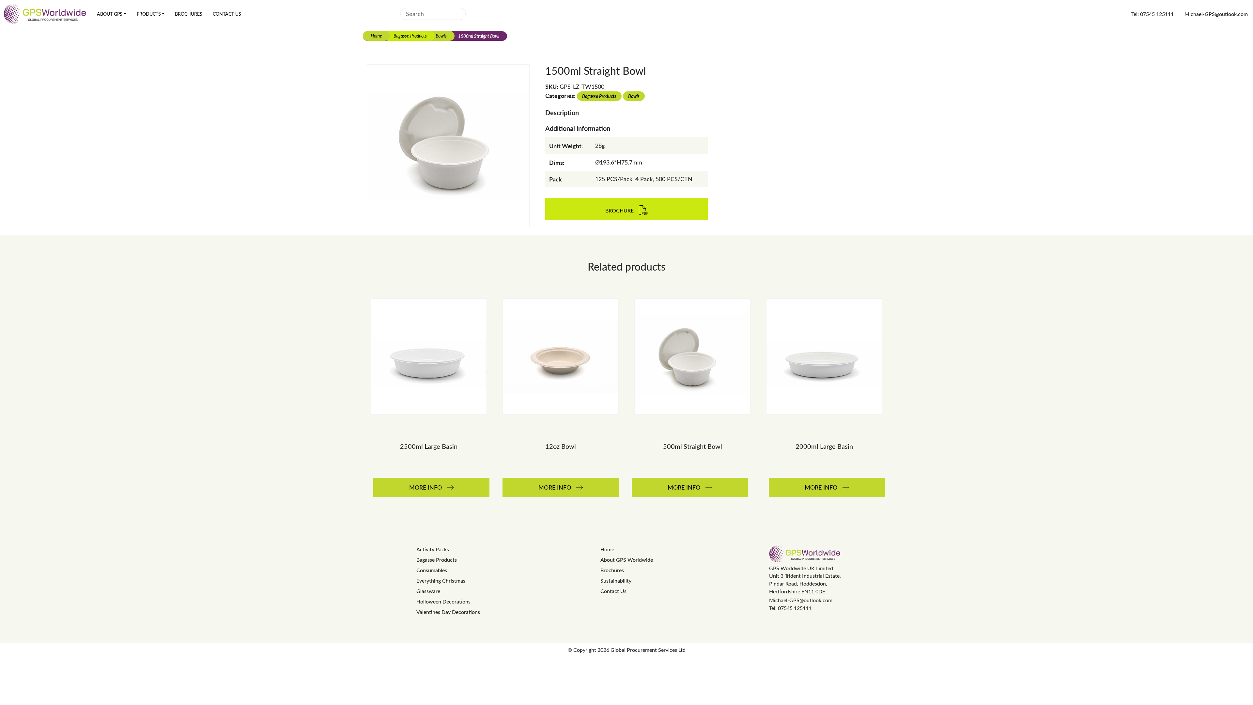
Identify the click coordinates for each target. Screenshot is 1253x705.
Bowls (441, 35)
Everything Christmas (440, 580)
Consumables (431, 570)
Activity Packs (432, 549)
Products (149, 14)
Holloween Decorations (443, 601)
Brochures (188, 14)
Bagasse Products (410, 35)
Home (376, 35)
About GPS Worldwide (626, 559)
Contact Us (227, 14)
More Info (425, 487)
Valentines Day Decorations (448, 611)
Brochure (619, 210)
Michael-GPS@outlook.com (800, 600)
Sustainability (615, 580)
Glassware (428, 591)
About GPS (109, 14)
